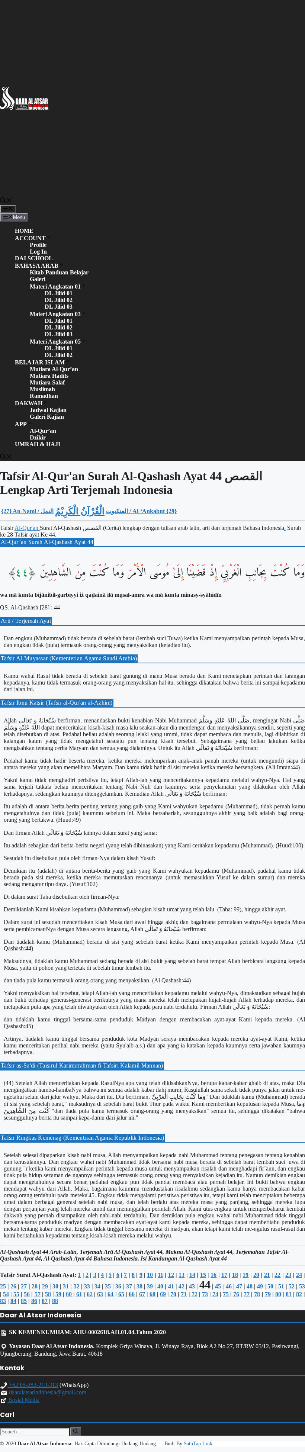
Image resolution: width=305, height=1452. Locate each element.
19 (245, 1275)
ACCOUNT (30, 238)
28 (35, 1286)
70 (173, 1294)
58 (48, 1294)
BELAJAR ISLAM (40, 362)
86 (34, 1301)
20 (256, 1275)
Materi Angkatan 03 (55, 314)
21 (267, 1275)
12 (171, 1275)
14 (192, 1275)
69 (163, 1294)
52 (292, 1286)
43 (192, 1286)
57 (38, 1294)
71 (184, 1294)
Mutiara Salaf (47, 382)
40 (160, 1286)
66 (132, 1294)
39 (150, 1286)
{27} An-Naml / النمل (27, 511)
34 (97, 1286)
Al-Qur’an (43, 431)
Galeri (37, 279)
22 (277, 1275)
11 (160, 1275)
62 (90, 1294)
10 (150, 1275)
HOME (24, 231)
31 (66, 1286)
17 (224, 1275)
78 (257, 1294)
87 (45, 1301)
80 (278, 1294)
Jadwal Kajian (48, 410)
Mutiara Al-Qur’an (54, 369)
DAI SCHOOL (34, 258)
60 (69, 1294)
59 (58, 1294)
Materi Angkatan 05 (55, 341)
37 (129, 1286)
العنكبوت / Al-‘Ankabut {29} (141, 511)
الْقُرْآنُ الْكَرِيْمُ (80, 511)
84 (13, 1301)
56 (27, 1294)
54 (6, 1294)
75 (226, 1294)
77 (247, 1294)
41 (171, 1286)
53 (302, 1286)
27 (24, 1286)
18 (235, 1275)
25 (3, 1286)
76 (236, 1294)
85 (24, 1301)
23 (288, 1275)
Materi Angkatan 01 (55, 286)
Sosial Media (23, 1400)
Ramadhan (44, 396)
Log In (38, 251)
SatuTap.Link (198, 1443)
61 (79, 1294)
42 (181, 1286)
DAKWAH (28, 403)
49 (260, 1286)
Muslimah (42, 389)
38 (139, 1286)
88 (55, 1301)
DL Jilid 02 (59, 300)
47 (239, 1286)
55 (16, 1294)
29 (45, 1286)
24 (299, 1275)
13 (181, 1275)
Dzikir (38, 437)
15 (203, 1275)
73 (205, 1294)
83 (3, 1301)
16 (213, 1275)
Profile (38, 245)
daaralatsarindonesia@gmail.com (46, 1392)
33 (87, 1286)
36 (118, 1286)
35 (108, 1286)
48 (250, 1286)
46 (229, 1286)
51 (281, 1286)
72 (195, 1294)
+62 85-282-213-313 (32, 1385)
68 (152, 1294)
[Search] (75, 1431)
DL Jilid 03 (59, 306)
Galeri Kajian (47, 416)
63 (100, 1294)
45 (218, 1286)
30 (55, 1286)
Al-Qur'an (27, 528)
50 (270, 1286)
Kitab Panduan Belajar (59, 272)
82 (299, 1294)
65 (121, 1294)
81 (289, 1294)
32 (77, 1286)
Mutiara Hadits (49, 376)
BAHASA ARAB (36, 266)
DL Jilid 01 (59, 293)
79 (268, 1294)
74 (215, 1294)
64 (110, 1294)
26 (13, 1286)
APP (21, 424)
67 (142, 1294)
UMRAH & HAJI (37, 444)
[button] (6, 201)
